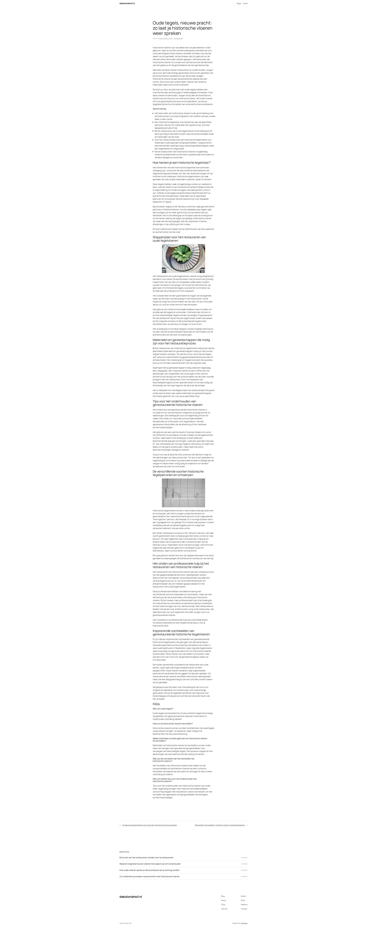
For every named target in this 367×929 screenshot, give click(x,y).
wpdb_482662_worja (165, 38)
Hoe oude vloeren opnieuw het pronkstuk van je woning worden (149, 870)
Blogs (239, 3)
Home (245, 3)
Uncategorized (178, 38)
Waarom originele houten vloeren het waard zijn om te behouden (150, 864)
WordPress (244, 923)
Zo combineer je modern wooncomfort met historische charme (149, 876)
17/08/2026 (244, 857)
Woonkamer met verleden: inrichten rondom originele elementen (220, 825)
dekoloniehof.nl (127, 3)
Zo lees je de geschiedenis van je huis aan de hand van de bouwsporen (149, 825)
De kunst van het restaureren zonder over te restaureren (146, 857)
